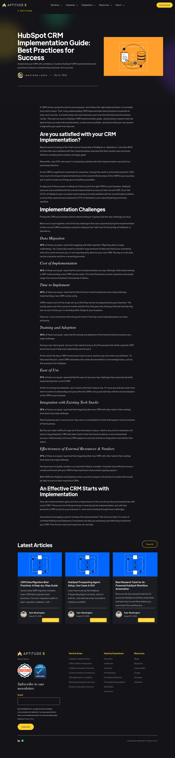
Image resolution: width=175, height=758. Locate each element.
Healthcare (108, 663)
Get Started (164, 5)
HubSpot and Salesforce (66, 476)
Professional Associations (114, 682)
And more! (108, 691)
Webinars (138, 682)
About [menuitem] (118, 5)
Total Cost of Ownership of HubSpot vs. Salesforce (92, 147)
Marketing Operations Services (82, 682)
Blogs (136, 659)
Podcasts (138, 677)
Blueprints (138, 663)
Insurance (108, 668)
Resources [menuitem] (104, 5)
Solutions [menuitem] (55, 5)
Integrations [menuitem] (87, 5)
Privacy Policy (29, 719)
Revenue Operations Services (81, 686)
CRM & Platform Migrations (80, 663)
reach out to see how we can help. (78, 524)
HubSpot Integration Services (81, 668)
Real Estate (108, 686)
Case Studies (139, 668)
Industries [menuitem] (70, 5)
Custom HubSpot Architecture (82, 672)
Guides (137, 672)
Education (108, 659)
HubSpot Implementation (79, 659)
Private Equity (110, 672)
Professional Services (113, 677)
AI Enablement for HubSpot (80, 677)
